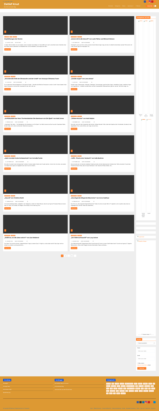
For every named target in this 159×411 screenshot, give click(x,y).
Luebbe (115, 388)
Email (138, 355)
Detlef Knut (11, 4)
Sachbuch (146, 390)
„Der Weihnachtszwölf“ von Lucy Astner (84, 237)
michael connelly (130, 388)
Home (91, 408)
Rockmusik (131, 390)
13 (71, 256)
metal (125, 388)
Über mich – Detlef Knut (145, 408)
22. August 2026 (9, 42)
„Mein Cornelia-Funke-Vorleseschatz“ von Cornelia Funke (23, 158)
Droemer (122, 383)
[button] (144, 6)
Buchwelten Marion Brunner (62, 383)
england (140, 383)
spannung (151, 390)
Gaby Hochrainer (85, 42)
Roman (136, 390)
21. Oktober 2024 (76, 161)
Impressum (130, 5)
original (153, 388)
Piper (117, 390)
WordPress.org (6, 392)
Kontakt (123, 408)
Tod (114, 393)
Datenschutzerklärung (142, 365)
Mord (142, 388)
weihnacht (123, 393)
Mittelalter (138, 388)
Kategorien (117, 5)
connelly (117, 383)
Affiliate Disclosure (97, 408)
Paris (108, 390)
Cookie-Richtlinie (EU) (106, 408)
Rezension (122, 390)
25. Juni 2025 (8, 82)
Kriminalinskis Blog (59, 386)
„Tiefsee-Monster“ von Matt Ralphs (82, 118)
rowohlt (140, 390)
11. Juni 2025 (75, 82)
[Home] (105, 6)
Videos (123, 5)
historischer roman (130, 386)
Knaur (152, 386)
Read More (7, 49)
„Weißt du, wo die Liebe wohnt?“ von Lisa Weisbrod (21, 237)
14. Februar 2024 (76, 201)
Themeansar (26, 408)
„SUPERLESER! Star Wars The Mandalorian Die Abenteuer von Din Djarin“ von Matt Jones (34, 118)
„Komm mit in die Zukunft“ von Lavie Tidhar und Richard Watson (92, 39)
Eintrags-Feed (6, 386)
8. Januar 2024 (75, 241)
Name (138, 347)
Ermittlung (145, 383)
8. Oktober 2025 (76, 42)
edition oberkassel (129, 383)
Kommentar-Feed (7, 389)
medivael (120, 388)
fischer (150, 383)
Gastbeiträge (73, 36)
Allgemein (7, 36)
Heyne (118, 386)
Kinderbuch (147, 386)
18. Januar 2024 (9, 241)
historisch (123, 386)
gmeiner (108, 386)
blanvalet (108, 383)
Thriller (15, 36)
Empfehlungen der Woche (13, 39)
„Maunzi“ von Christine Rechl (14, 198)
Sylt (107, 393)
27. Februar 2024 (9, 201)
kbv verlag (141, 386)
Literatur (79, 36)
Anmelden (5, 383)
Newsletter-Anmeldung (131, 408)
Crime (11, 36)
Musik (146, 388)
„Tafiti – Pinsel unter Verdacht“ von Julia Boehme (87, 158)
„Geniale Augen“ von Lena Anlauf (82, 78)
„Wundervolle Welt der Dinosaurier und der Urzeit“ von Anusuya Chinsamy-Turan (31, 78)
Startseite (110, 5)
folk (154, 383)
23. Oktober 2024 (9, 161)
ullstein (118, 393)
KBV (136, 386)
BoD (113, 383)
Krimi (108, 388)
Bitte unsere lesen (144, 364)
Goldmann (113, 386)
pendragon (112, 390)
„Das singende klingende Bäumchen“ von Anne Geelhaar (90, 198)
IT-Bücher (138, 5)
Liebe (111, 388)
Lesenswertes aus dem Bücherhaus (63, 389)
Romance (13, 195)
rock (127, 390)
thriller (111, 393)
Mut (149, 388)
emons (135, 383)
